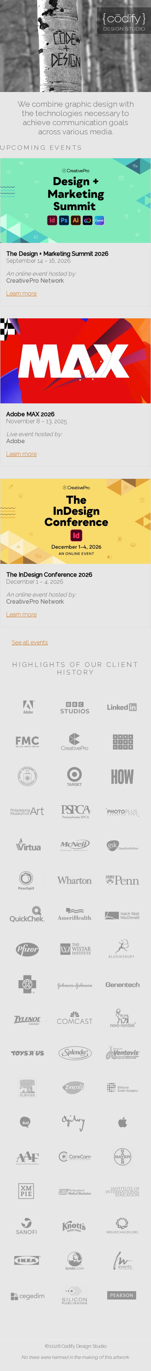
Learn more (21, 293)
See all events (30, 642)
